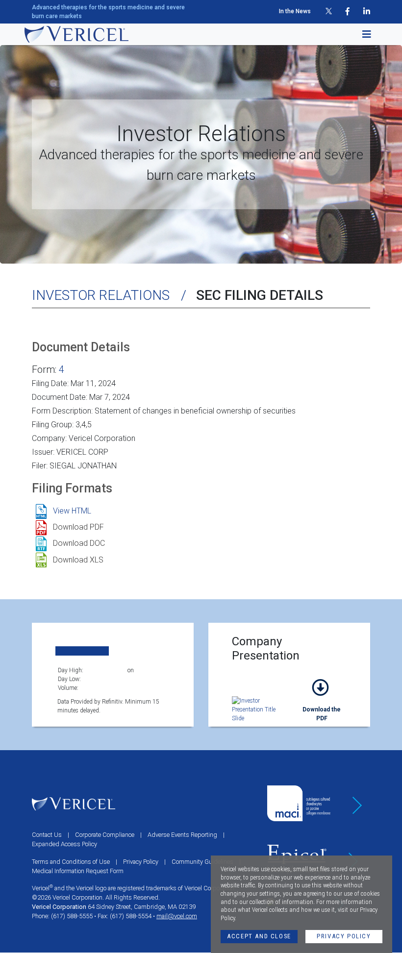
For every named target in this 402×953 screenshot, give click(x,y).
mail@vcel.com (176, 916)
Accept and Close (259, 936)
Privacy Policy (344, 936)
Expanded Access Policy (64, 844)
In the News (295, 11)
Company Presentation (322, 699)
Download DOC (79, 543)
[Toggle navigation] (363, 34)
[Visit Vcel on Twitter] (329, 12)
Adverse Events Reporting (182, 834)
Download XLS (78, 559)
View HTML (72, 510)
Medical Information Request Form (78, 871)
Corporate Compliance (104, 834)
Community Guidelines (202, 861)
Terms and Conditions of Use (71, 861)
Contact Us (47, 834)
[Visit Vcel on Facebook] (348, 12)
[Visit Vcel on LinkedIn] (366, 12)
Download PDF (78, 527)
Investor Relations (101, 295)
